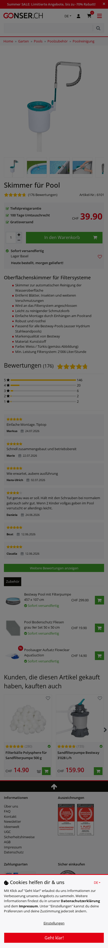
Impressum (28, 906)
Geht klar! (54, 938)
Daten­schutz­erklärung (80, 900)
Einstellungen (54, 923)
